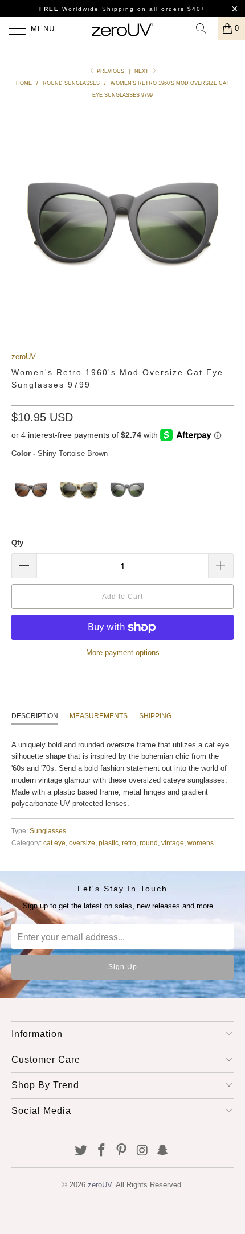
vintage (172, 842)
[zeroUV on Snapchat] (163, 1151)
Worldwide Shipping (86, 9)
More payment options (123, 652)
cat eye (54, 842)
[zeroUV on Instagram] (142, 1151)
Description (34, 716)
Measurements (99, 716)
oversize (82, 842)
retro (129, 842)
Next (142, 71)
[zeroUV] (123, 28)
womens (200, 842)
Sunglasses (48, 830)
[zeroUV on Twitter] (81, 1151)
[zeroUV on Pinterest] (121, 1151)
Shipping (155, 716)
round (149, 842)
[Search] (205, 28)
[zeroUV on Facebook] (101, 1151)
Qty (17, 542)
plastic (109, 842)
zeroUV (23, 356)
